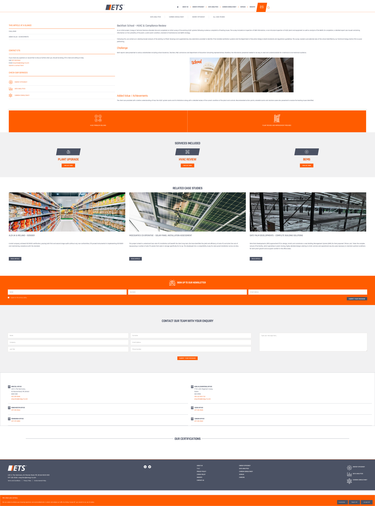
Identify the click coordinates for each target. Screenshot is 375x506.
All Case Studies (219, 17)
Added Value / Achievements (19, 37)
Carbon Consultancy (229, 7)
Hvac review (187, 159)
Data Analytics (213, 7)
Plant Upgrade (68, 159)
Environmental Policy (40, 481)
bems (306, 159)
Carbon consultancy (176, 17)
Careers (242, 477)
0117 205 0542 (16, 60)
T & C (198, 469)
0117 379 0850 (15, 421)
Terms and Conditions (14, 481)
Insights (252, 7)
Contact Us (200, 480)
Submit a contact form (16, 65)
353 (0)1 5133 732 (199, 396)
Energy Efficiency (198, 7)
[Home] (177, 7)
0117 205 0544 (15, 410)
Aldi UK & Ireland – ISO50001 (22, 235)
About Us (185, 7)
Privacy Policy (27, 481)
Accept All (367, 502)
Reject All (354, 502)
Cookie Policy (201, 474)
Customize (342, 502)
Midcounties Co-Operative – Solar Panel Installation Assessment (160, 235)
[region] (187, 500)
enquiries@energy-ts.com (21, 63)
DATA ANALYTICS (155, 17)
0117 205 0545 (198, 410)
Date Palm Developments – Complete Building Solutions (276, 235)
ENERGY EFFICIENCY (198, 17)
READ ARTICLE (15, 259)
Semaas (243, 7)
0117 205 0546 (15, 396)
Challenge (12, 31)
